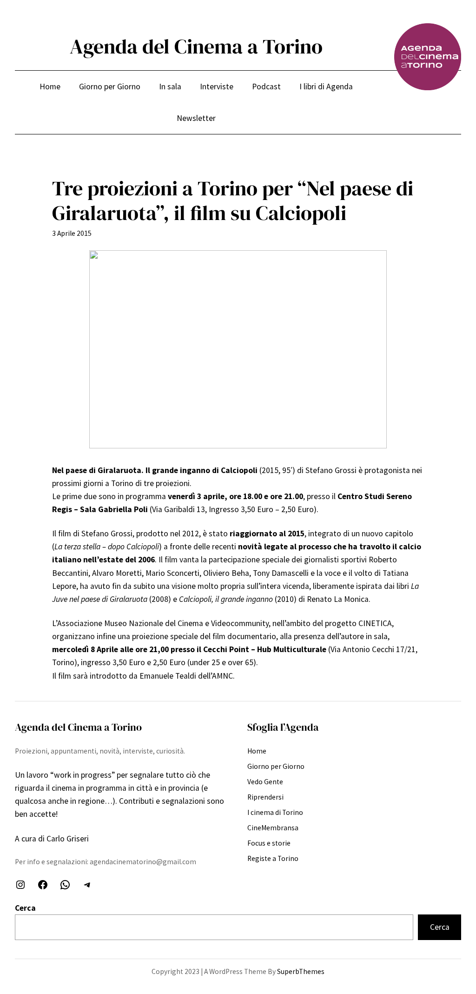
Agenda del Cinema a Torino (196, 46)
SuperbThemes (300, 971)
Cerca (25, 908)
